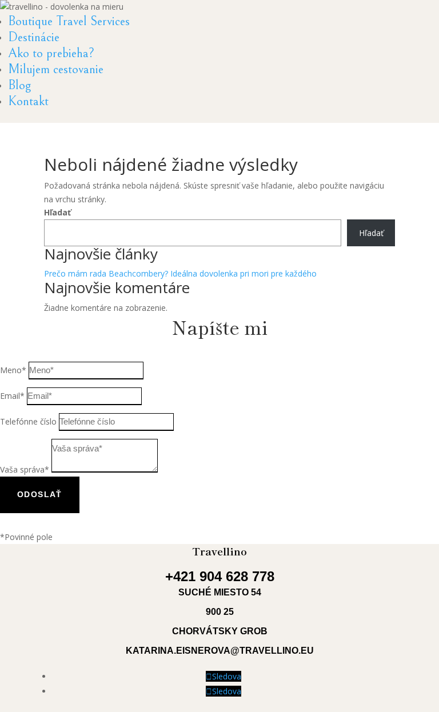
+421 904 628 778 (219, 576)
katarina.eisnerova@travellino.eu (220, 650)
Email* (12, 395)
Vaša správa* (24, 469)
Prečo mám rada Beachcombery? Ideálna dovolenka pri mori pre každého (180, 273)
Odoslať (39, 494)
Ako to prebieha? (51, 53)
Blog (19, 85)
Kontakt (28, 101)
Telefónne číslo (28, 421)
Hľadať (57, 212)
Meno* (13, 370)
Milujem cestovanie (55, 69)
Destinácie (33, 37)
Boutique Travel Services (69, 21)
